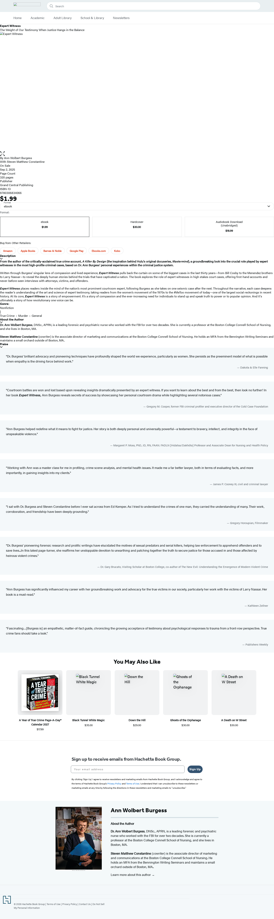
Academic (38, 18)
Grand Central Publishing (16, 185)
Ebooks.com (99, 251)
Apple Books (28, 251)
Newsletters (121, 18)
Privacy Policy (69, 904)
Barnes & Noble (52, 251)
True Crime (7, 315)
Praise (4, 344)
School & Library (92, 18)
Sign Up (195, 769)
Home (17, 18)
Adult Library (62, 18)
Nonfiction (7, 308)
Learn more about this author (131, 874)
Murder (23, 315)
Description (8, 256)
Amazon (7, 251)
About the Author (12, 319)
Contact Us (85, 904)
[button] (137, 153)
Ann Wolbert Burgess (18, 158)
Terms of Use (53, 904)
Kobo (117, 251)
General (37, 315)
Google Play (77, 251)
